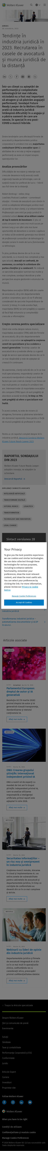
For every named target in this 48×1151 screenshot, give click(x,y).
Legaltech (28, 506)
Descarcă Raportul (13, 479)
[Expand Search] (31, 5)
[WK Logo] (12, 1111)
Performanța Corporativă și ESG (17, 1053)
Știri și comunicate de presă (15, 1023)
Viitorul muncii (11, 506)
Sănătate (6, 1042)
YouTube (30, 1102)
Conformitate (8, 1058)
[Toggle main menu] (44, 5)
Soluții (5, 1037)
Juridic (5, 1063)
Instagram (13, 1102)
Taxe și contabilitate (11, 1047)
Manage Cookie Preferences (24, 596)
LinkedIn (21, 1102)
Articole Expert (9, 1072)
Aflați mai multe (15, 719)
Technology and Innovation (17, 519)
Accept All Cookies (24, 602)
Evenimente (7, 1028)
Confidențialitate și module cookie (19, 1132)
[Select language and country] (38, 5)
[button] (4, 77)
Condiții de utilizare (12, 1127)
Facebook (4, 1102)
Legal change (10, 525)
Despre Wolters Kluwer (13, 1018)
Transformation (11, 513)
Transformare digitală (14, 500)
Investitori (7, 1082)
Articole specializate (19, 1005)
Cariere (5, 1077)
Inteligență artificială (14, 494)
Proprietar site (9, 1088)
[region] (24, 575)
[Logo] (14, 5)
